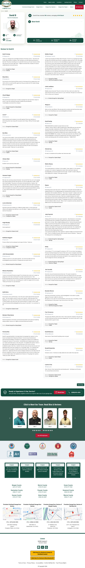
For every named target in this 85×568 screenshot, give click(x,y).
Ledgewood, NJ (7, 177)
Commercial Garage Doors (28, 7)
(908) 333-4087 (68, 492)
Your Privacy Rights (61, 563)
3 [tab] (36, 430)
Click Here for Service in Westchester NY (42, 558)
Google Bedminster (46, 547)
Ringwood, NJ (49, 88)
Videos (75, 2)
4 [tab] (38, 430)
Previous (10, 418)
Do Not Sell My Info (49, 563)
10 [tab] (48, 430)
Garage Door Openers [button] (50, 7)
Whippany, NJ (6, 56)
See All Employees (42, 435)
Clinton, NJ (48, 216)
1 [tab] (33, 430)
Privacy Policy (30, 563)
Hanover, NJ (48, 187)
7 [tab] (43, 430)
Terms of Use (22, 563)
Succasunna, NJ (7, 135)
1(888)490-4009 (75, 392)
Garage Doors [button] (39, 7)
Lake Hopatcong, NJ (8, 294)
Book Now (61, 392)
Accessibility (39, 563)
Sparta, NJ (6, 161)
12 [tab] (52, 430)
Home (45, 2)
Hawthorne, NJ (7, 256)
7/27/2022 (8, 40)
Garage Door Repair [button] (63, 7)
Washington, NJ (49, 151)
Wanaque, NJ (6, 97)
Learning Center (68, 2)
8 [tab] (45, 430)
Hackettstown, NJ (7, 205)
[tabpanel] (19, 417)
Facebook (38, 547)
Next (75, 418)
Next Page (80, 384)
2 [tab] (34, 430)
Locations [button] (59, 2)
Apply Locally (51, 2)
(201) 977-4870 (17, 487)
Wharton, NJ (48, 123)
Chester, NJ (48, 166)
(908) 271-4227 (17, 492)
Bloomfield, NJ (49, 106)
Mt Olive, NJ (6, 116)
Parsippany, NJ (49, 248)
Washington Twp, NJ (50, 56)
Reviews (2, 11)
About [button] (71, 7)
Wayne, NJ (48, 350)
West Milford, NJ (49, 334)
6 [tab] (41, 430)
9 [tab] (46, 430)
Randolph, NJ (6, 79)
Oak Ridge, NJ (7, 334)
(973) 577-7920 (68, 487)
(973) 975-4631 (42, 487)
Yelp (42, 547)
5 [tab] (40, 430)
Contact (81, 2)
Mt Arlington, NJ (7, 317)
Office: (12, 522)
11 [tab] (50, 430)
